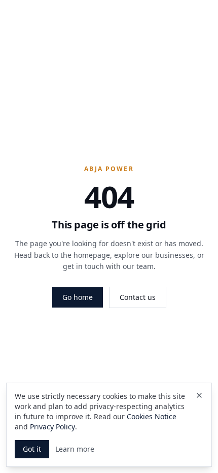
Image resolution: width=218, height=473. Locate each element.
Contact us (138, 297)
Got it (32, 449)
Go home (77, 297)
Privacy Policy (52, 426)
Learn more (74, 449)
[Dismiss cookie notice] (199, 395)
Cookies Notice (151, 416)
